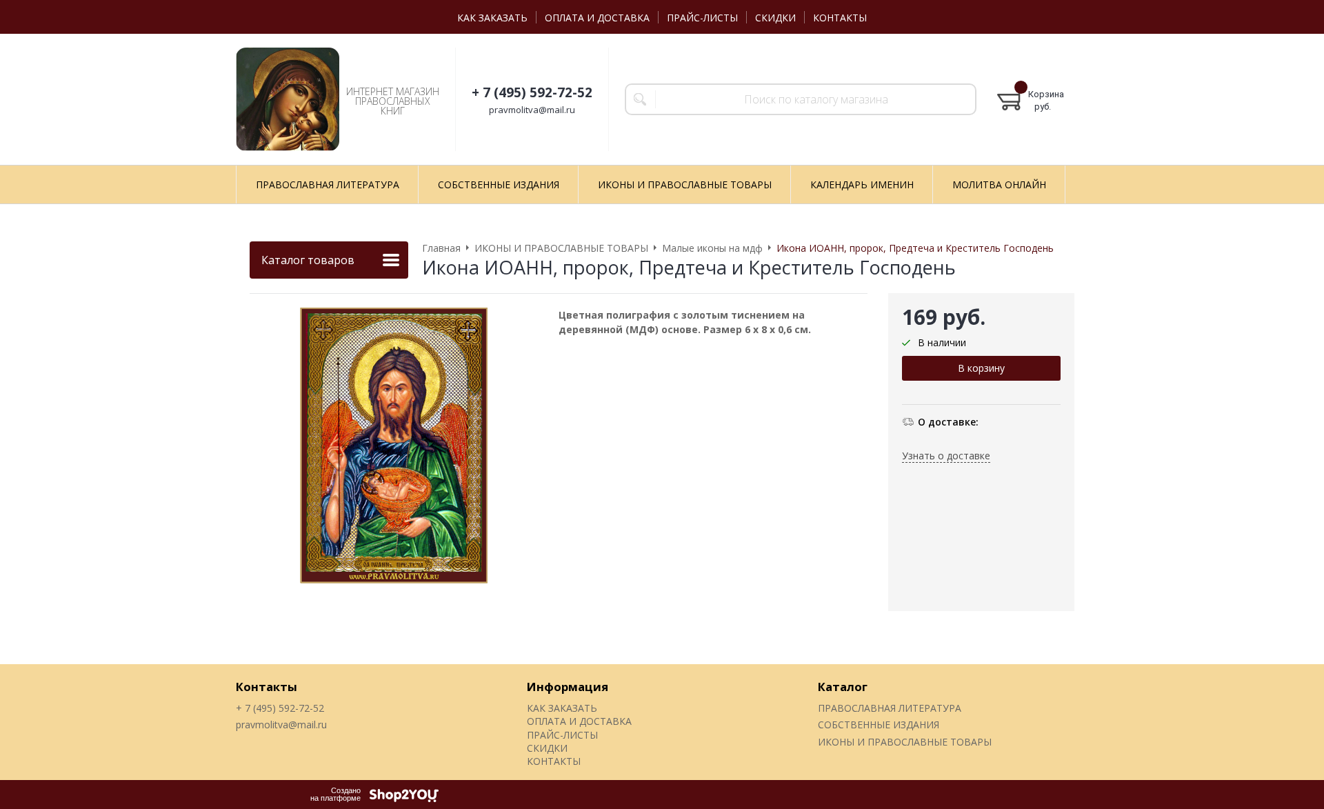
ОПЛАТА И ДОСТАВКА (597, 17)
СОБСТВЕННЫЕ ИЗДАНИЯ (878, 724)
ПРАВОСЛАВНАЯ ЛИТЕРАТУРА (889, 708)
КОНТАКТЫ (840, 17)
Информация (567, 687)
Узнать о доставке (946, 455)
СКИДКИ (775, 17)
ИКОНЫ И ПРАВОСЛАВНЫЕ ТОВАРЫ (905, 741)
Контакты (266, 687)
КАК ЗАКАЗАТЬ (492, 17)
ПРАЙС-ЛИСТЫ (702, 17)
